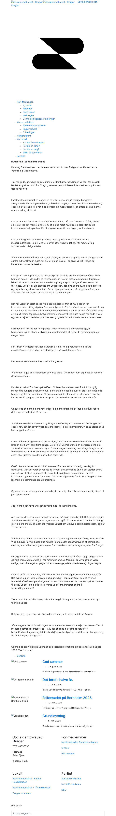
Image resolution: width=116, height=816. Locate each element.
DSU (63, 789)
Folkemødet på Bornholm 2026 (67, 698)
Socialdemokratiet (71, 778)
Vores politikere (25, 122)
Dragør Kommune (22, 793)
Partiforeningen (25, 101)
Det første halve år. (57, 680)
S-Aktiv (65, 747)
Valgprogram (24, 135)
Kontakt (21, 156)
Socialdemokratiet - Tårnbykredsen (31, 787)
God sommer (52, 662)
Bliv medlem (67, 753)
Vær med (22, 139)
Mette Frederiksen (71, 784)
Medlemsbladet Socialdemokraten (79, 742)
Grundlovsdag (53, 716)
